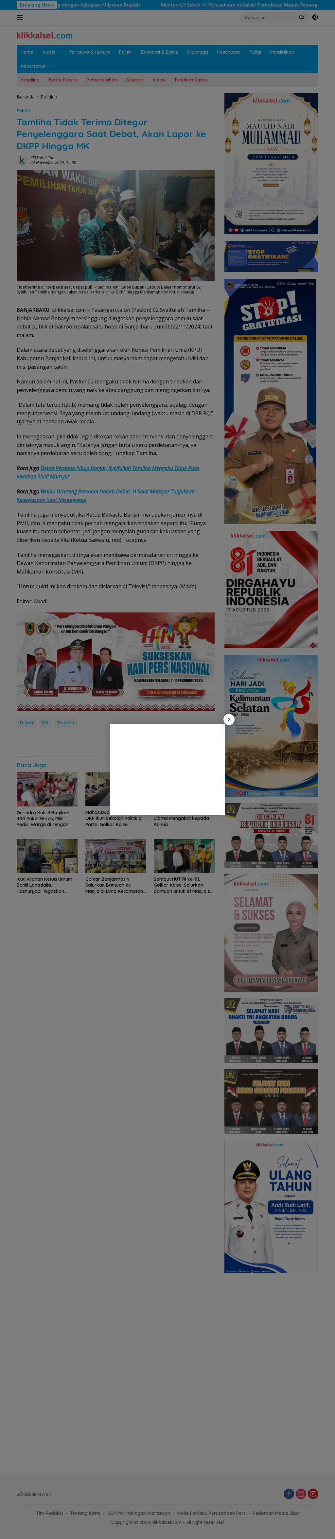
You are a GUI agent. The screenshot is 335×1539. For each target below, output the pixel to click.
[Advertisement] (167, 769)
